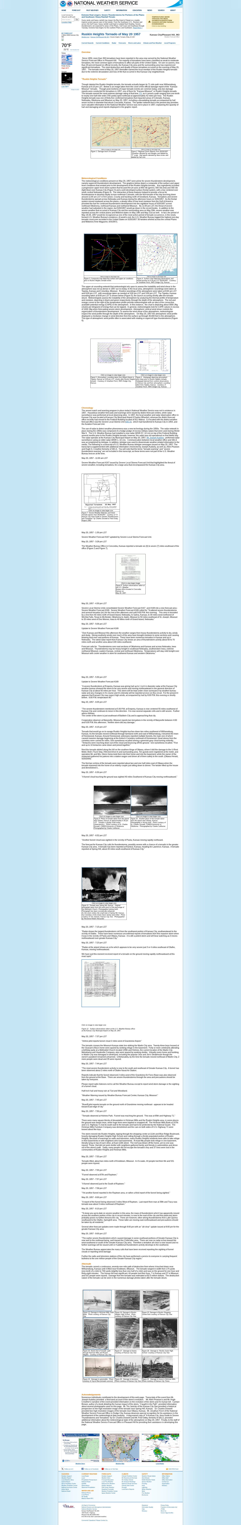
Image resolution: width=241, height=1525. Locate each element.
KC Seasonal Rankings (128, 1482)
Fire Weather (146, 1493)
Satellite (84, 1483)
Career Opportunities (167, 1513)
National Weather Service (89, 1509)
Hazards (65, 1474)
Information (167, 1474)
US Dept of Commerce (88, 1505)
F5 (140, 93)
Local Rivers (85, 1495)
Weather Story (80, 1463)
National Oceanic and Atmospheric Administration (96, 1507)
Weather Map (120, 1463)
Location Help (66, 22)
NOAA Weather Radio (148, 1480)
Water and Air (88, 1491)
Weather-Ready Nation (149, 1476)
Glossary (164, 1485)
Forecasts (122, 43)
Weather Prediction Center (69, 1485)
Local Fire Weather (107, 1482)
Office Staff (165, 1478)
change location (75, 89)
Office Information (167, 1480)
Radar (114, 43)
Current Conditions (102, 43)
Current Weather (89, 1474)
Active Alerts (65, 1489)
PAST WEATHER (92, 10)
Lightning (144, 1487)
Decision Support (67, 1476)
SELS (128, 422)
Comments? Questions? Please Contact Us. (95, 1520)
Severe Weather (147, 1482)
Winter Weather (146, 1489)
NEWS (149, 10)
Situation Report (66, 1478)
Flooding (144, 1483)
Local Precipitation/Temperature (89, 1479)
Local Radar (160, 1463)
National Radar (66, 1491)
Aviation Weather (107, 1485)
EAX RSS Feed (173, 1469)
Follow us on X (68, 1469)
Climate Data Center (128, 1485)
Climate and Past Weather (152, 43)
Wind (143, 1491)
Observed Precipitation (88, 1487)
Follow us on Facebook (91, 1469)
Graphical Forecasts (108, 1489)
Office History (166, 1476)
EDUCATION (137, 10)
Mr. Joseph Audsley (155, 438)
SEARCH (161, 10)
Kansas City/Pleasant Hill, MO (100, 37)
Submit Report (66, 1482)
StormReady (145, 1478)
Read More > (137, 28)
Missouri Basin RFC (87, 1498)
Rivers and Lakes (134, 43)
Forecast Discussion (108, 1480)
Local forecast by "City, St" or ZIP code (68, 16)
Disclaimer (145, 1505)
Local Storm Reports (128, 1489)
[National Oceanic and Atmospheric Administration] (62, 4)
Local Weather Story (68, 1480)
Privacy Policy (165, 1505)
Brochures (145, 1495)
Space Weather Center (108, 1493)
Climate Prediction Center (129, 1476)
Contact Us (165, 1482)
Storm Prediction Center (69, 1483)
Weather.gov (85, 37)
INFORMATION (121, 10)
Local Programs (170, 43)
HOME (64, 10)
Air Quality (85, 1496)
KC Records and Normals (129, 1478)
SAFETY (107, 10)
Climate (125, 1474)
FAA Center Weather (108, 1487)
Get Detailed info (74, 49)
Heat (143, 1485)
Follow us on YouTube (111, 1469)
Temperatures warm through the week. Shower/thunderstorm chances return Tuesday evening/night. (163, 20)
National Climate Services (129, 1483)
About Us (163, 1511)
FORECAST (76, 10)
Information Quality (147, 1507)
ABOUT (172, 10)
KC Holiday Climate (127, 1480)
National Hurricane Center (69, 1487)
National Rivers (86, 1493)
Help (143, 1509)
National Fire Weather (108, 1483)
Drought (124, 1487)
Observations (85, 1485)
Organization (165, 1483)
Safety (145, 1474)
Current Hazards (88, 43)
